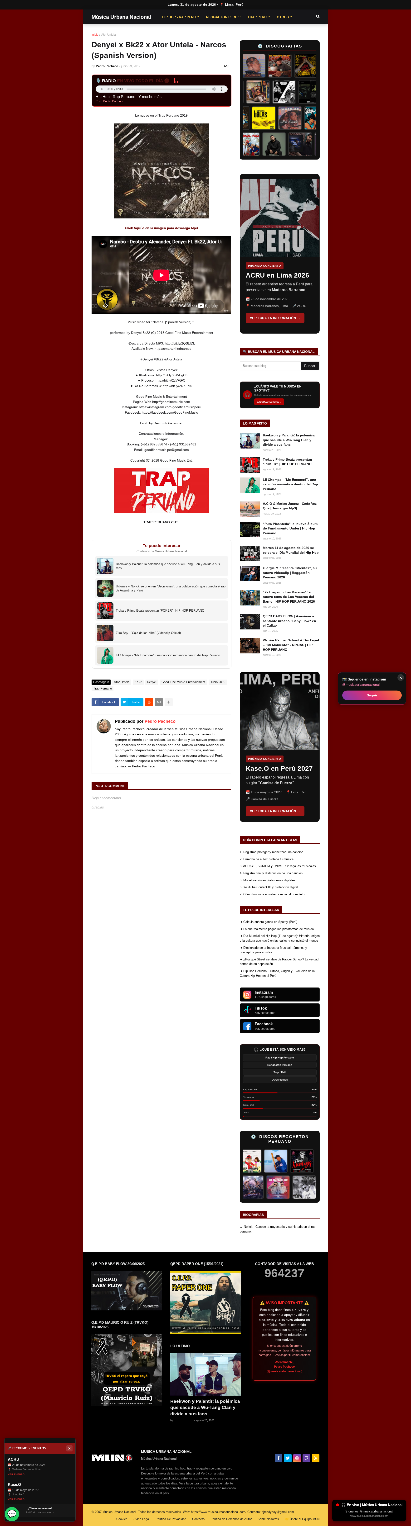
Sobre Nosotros (268, 1519)
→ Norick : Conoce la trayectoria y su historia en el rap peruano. (277, 1229)
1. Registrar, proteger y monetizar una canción (271, 852)
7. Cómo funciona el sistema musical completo (272, 894)
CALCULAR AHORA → (269, 402)
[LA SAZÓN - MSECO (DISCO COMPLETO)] (261, 66)
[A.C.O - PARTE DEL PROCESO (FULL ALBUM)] (250, 92)
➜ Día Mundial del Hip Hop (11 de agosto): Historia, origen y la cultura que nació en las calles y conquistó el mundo (280, 938)
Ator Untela (108, 34)
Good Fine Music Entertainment (183, 682)
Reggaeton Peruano (279, 1064)
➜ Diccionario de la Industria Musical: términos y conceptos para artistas (273, 950)
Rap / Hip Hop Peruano (279, 1057)
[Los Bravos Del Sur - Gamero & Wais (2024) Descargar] (301, 1187)
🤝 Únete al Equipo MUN (302, 1519)
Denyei (152, 682)
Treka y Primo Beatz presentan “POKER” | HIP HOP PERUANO (287, 462)
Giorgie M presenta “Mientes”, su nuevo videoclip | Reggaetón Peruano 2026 (290, 572)
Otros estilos (280, 1079)
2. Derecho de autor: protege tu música (267, 859)
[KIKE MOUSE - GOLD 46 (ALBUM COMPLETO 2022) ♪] (303, 1161)
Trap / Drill (280, 1072)
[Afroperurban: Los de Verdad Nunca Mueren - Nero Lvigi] (276, 92)
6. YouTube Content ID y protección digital (269, 887)
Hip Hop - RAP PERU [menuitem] (179, 17)
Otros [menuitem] (283, 17)
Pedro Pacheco (160, 721)
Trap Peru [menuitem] (257, 17)
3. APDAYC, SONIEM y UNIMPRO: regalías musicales (278, 866)
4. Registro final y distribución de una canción (271, 873)
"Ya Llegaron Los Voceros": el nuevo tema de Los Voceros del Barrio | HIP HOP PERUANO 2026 (289, 596)
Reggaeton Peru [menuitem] (221, 17)
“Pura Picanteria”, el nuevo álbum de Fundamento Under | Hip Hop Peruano (290, 528)
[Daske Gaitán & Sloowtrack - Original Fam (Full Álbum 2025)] (264, 144)
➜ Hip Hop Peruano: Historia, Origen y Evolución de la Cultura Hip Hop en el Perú (277, 973)
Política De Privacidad (171, 1519)
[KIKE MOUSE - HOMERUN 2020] (250, 1161)
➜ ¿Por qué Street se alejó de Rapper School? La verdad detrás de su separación (279, 962)
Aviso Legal (141, 1519)
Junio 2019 (217, 682)
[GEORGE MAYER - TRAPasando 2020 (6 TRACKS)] (249, 1187)
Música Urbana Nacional (121, 17)
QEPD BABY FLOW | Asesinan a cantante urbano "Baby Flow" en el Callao (289, 620)
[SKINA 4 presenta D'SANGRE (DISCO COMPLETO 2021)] (275, 1187)
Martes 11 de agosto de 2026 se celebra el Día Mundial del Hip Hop (291, 550)
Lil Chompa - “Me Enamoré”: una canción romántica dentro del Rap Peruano (290, 484)
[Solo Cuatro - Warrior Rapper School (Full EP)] (274, 118)
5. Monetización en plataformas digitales (267, 880)
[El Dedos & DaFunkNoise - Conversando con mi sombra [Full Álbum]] (287, 66)
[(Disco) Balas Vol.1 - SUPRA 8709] (247, 118)
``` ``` (276, 253)
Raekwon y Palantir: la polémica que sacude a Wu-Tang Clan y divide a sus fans (289, 439)
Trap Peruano (102, 688)
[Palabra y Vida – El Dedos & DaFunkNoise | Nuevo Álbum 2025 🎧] (300, 118)
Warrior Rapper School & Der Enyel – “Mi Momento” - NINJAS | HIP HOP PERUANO (291, 644)
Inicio (95, 34)
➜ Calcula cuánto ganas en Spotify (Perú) (268, 922)
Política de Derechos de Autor (231, 1519)
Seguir (372, 695)
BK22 (138, 682)
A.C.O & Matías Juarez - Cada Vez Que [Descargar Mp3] (290, 506)
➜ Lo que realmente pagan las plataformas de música (277, 929)
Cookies (121, 1519)
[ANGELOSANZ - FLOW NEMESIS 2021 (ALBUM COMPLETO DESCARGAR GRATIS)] (277, 1161)
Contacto (198, 1519)
